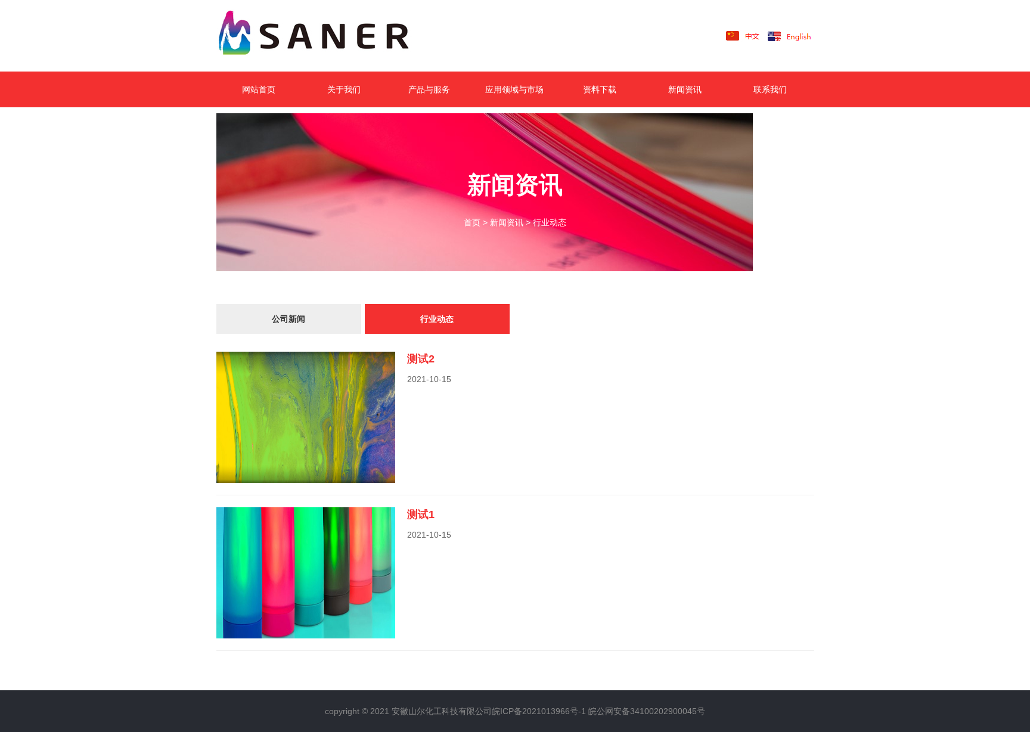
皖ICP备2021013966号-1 (539, 711)
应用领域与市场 (514, 89)
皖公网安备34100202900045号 (646, 711)
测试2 (421, 359)
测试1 (421, 514)
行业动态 (549, 222)
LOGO (332, 36)
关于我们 (344, 89)
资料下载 (599, 89)
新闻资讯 (685, 89)
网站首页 (258, 89)
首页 (472, 222)
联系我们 (770, 89)
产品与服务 (429, 89)
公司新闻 (288, 319)
